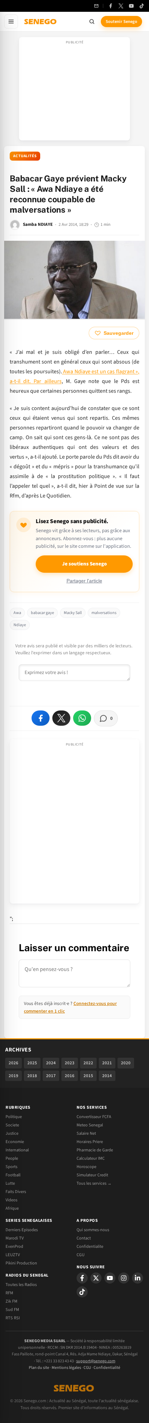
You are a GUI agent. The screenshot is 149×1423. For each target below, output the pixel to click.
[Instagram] (123, 1278)
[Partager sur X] (61, 718)
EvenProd (14, 1246)
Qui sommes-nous (93, 1230)
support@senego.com (95, 1361)
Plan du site (39, 1368)
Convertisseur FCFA (94, 1117)
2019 (13, 1076)
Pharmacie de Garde (95, 1150)
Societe (12, 1125)
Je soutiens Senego (84, 564)
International (17, 1150)
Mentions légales (66, 1368)
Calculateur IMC (91, 1158)
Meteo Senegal (90, 1125)
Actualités (25, 156)
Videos (11, 1200)
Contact (84, 1238)
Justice (12, 1133)
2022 (88, 1063)
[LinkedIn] (137, 1278)
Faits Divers (16, 1191)
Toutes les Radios (21, 1284)
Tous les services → (94, 1183)
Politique (14, 1117)
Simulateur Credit (92, 1175)
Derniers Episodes (22, 1230)
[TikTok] (142, 6)
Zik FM (11, 1301)
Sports (11, 1167)
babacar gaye (42, 613)
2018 (32, 1076)
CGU (81, 1255)
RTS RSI (13, 1318)
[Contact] (96, 6)
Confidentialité (107, 1368)
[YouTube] (131, 6)
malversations (103, 613)
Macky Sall (73, 613)
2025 (32, 1063)
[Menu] (11, 21)
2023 (69, 1063)
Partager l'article (84, 580)
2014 (107, 1076)
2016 (69, 1076)
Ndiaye (20, 625)
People (12, 1158)
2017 (51, 1076)
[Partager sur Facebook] (41, 718)
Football (13, 1175)
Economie (15, 1142)
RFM (9, 1293)
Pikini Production (21, 1263)
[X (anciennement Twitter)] (121, 6)
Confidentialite (90, 1246)
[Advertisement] (74, 91)
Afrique (12, 1208)
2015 (88, 1076)
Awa (17, 613)
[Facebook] (110, 6)
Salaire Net (86, 1133)
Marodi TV (15, 1238)
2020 (126, 1063)
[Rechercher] (92, 21)
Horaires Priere (90, 1142)
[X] (96, 1278)
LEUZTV (13, 1255)
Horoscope (86, 1167)
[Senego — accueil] (41, 21)
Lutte (10, 1183)
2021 (107, 1063)
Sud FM (12, 1309)
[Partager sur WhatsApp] (82, 718)
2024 (51, 1063)
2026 (13, 1063)
